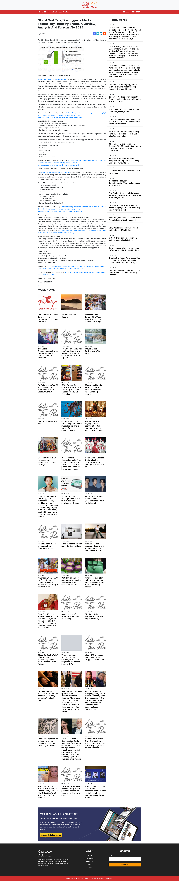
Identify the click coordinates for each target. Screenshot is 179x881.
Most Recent (49, 12)
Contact (66, 12)
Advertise (89, 861)
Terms (89, 855)
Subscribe (125, 865)
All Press (58, 12)
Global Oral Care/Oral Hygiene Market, (52, 79)
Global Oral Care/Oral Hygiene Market (55, 172)
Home (41, 12)
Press (90, 867)
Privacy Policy (89, 858)
